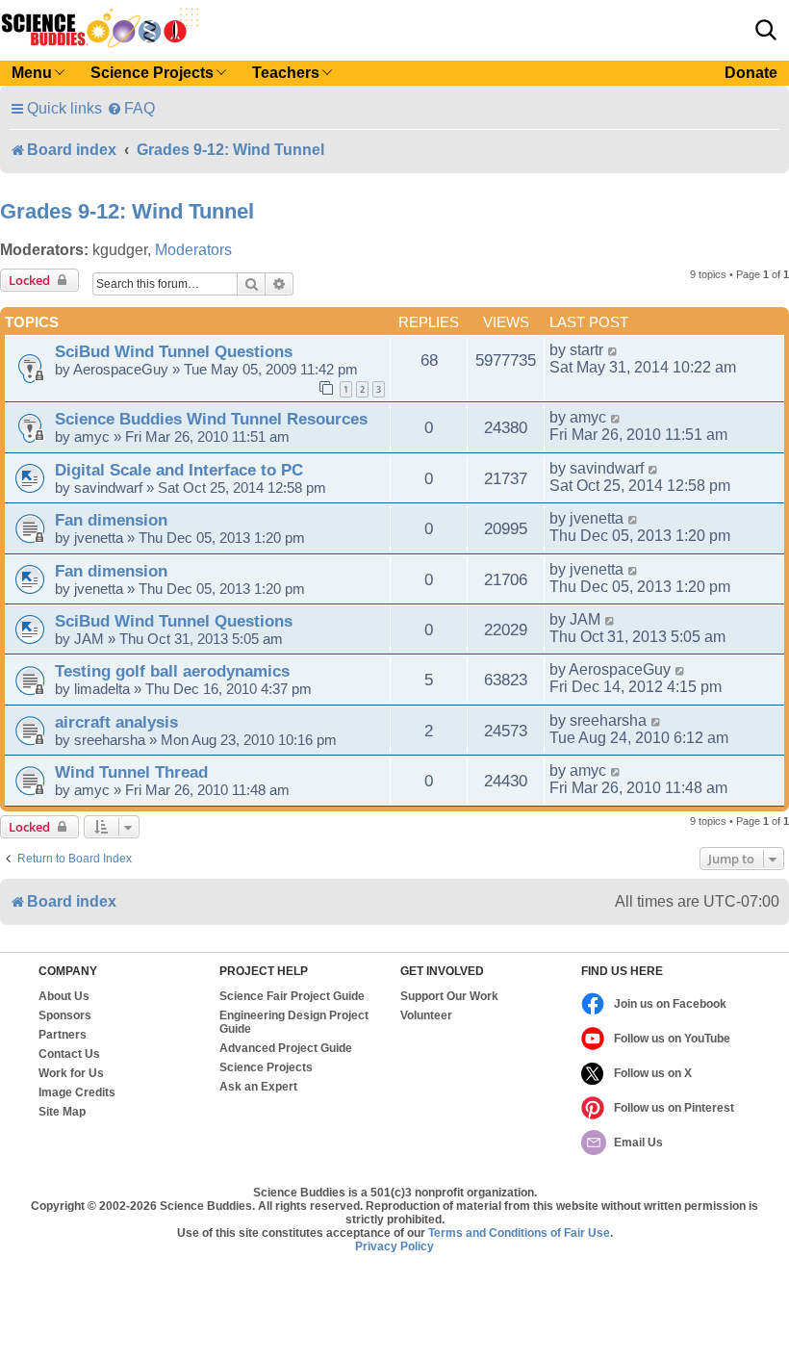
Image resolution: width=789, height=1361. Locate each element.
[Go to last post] (613, 350)
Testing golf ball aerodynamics (172, 670)
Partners (62, 1034)
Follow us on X (653, 1073)
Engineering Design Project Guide (294, 1022)
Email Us (638, 1142)
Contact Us (69, 1054)
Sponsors (64, 1015)
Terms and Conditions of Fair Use (519, 1233)
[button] (765, 29)
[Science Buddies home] (100, 28)
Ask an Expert (258, 1086)
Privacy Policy (394, 1246)
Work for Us (71, 1073)
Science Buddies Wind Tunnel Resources (211, 418)
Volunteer (426, 1015)
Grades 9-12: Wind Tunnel (127, 211)
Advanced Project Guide (285, 1048)
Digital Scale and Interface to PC (179, 469)
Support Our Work (449, 996)
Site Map (62, 1111)
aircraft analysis (116, 722)
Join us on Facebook (670, 1004)
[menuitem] (131, 108)
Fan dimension (111, 519)
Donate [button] (751, 72)
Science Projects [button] (152, 72)
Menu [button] (32, 72)
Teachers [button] (285, 72)
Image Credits (76, 1092)
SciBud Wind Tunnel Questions (174, 351)
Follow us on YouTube (672, 1038)
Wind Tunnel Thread (131, 772)
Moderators (193, 250)
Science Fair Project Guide (292, 996)
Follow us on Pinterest (674, 1108)
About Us (63, 996)
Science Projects (266, 1067)
